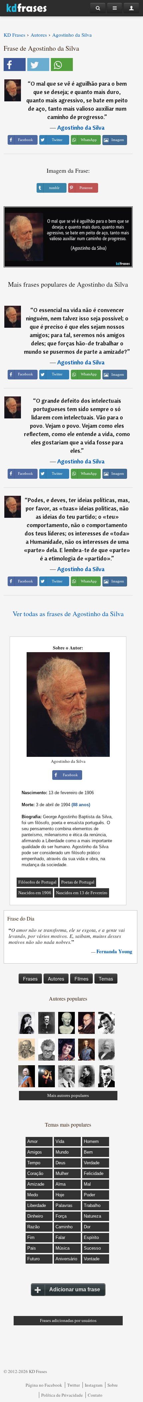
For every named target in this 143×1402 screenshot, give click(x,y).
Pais (31, 1248)
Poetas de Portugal (77, 882)
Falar (60, 1237)
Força (61, 1216)
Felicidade (93, 1173)
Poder (89, 1194)
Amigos (34, 1152)
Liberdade (36, 1205)
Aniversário (66, 1258)
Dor (87, 1226)
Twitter (73, 1385)
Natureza (92, 1216)
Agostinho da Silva (80, 127)
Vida (60, 1141)
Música (63, 1248)
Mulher (62, 1173)
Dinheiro (35, 1216)
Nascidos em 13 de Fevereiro (81, 892)
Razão (33, 1226)
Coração (35, 1173)
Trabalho (92, 1205)
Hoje (60, 1194)
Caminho (64, 1226)
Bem (88, 1152)
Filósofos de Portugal (37, 882)
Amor (32, 1141)
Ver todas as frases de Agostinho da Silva (68, 613)
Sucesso (92, 1248)
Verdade (91, 1162)
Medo (32, 1194)
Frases (30, 978)
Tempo (33, 1162)
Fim (31, 1237)
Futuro (33, 1258)
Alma (61, 1184)
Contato (95, 1395)
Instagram (93, 1385)
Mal (87, 1184)
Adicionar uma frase (74, 1289)
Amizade (35, 1184)
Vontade (91, 1258)
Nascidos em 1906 (34, 892)
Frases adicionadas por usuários (68, 1320)
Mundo (62, 1152)
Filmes (81, 978)
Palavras (64, 1205)
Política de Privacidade (62, 1395)
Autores (56, 978)
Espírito (91, 1237)
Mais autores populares (68, 1095)
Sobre (112, 1385)
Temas (106, 978)
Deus (61, 1162)
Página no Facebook (44, 1385)
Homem (91, 1141)
